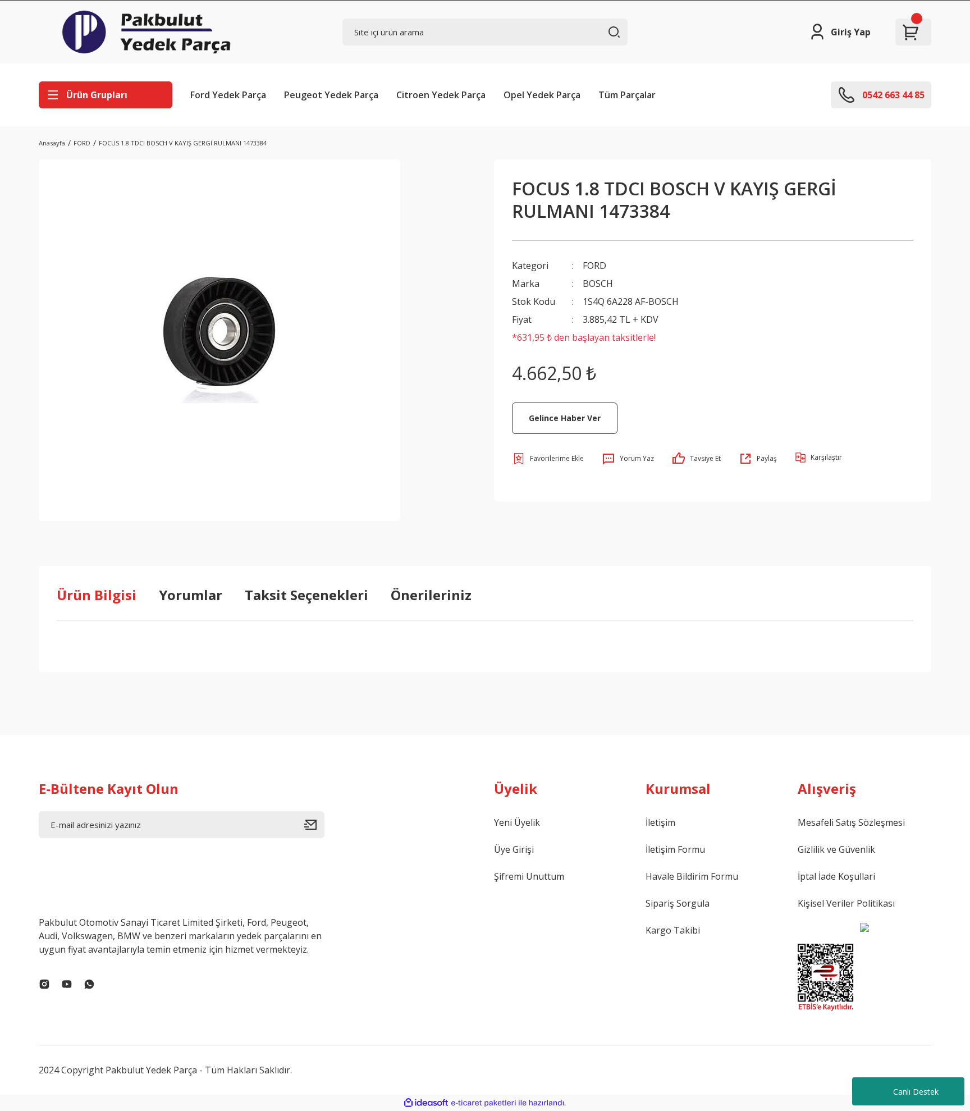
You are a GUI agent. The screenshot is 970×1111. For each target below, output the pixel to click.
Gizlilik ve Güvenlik (836, 849)
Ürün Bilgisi (96, 595)
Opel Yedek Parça (542, 95)
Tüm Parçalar (627, 95)
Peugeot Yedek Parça (331, 95)
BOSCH (598, 283)
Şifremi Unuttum (529, 876)
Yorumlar (190, 595)
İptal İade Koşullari (836, 876)
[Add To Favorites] (548, 458)
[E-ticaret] (483, 1103)
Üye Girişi (514, 849)
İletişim (660, 822)
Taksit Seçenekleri (306, 595)
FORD (594, 265)
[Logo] (146, 32)
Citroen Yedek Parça (441, 95)
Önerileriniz (431, 595)
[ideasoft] (426, 1103)
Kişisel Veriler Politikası (846, 903)
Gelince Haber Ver (565, 418)
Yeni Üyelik (517, 822)
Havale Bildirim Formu (692, 876)
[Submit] (314, 824)
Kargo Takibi (673, 930)
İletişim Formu (675, 849)
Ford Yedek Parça (228, 95)
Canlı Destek (916, 1091)
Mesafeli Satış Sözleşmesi (851, 822)
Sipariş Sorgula (678, 903)
